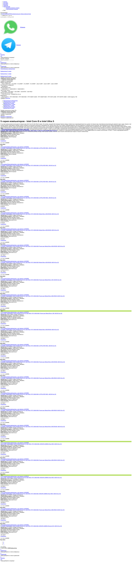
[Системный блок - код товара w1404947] (15, 180)
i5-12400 (14, 83)
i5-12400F (20, 83)
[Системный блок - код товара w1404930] (15, 228)
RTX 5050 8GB (14, 96)
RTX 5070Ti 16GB (61, 96)
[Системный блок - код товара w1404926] (15, 328)
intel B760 (23, 91)
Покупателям (6, 6)
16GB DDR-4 (5, 89)
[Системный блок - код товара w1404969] (15, 442)
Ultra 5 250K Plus (6, 83)
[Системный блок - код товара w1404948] (15, 196)
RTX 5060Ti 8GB (42, 96)
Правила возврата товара (12, 7)
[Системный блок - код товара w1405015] (15, 476)
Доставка (5, 3)
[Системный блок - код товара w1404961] (15, 360)
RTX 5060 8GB (22, 96)
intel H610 (29, 91)
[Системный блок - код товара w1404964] (15, 425)
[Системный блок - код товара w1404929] (15, 294)
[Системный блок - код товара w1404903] (15, 492)
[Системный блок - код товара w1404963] (15, 409)
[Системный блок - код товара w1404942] (15, 508)
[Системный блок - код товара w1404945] (15, 164)
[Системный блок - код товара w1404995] (15, 344)
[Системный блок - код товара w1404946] (15, 146)
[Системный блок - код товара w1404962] (15, 376)
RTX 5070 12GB (52, 96)
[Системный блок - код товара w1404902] (15, 524)
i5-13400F (26, 83)
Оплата (5, 1)
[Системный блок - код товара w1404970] (15, 312)
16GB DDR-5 (13, 89)
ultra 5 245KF (54, 83)
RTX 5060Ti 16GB (32, 96)
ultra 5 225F (40, 83)
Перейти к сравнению (6, 116)
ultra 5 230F (47, 83)
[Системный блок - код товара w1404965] (15, 261)
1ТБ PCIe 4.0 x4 (6, 94)
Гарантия (5, 5)
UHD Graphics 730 (72, 96)
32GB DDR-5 (21, 89)
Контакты (5, 4)
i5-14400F (32, 83)
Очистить (7, 98)
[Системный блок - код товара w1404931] (15, 212)
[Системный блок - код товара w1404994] (15, 393)
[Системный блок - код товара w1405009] (15, 129)
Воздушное (5, 86)
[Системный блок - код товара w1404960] (15, 245)
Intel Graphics (5, 96)
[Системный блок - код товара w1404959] (15, 278)
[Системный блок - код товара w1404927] (15, 459)
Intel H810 (10, 91)
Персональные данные (12, 9)
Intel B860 (4, 91)
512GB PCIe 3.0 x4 (16, 94)
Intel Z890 (17, 91)
